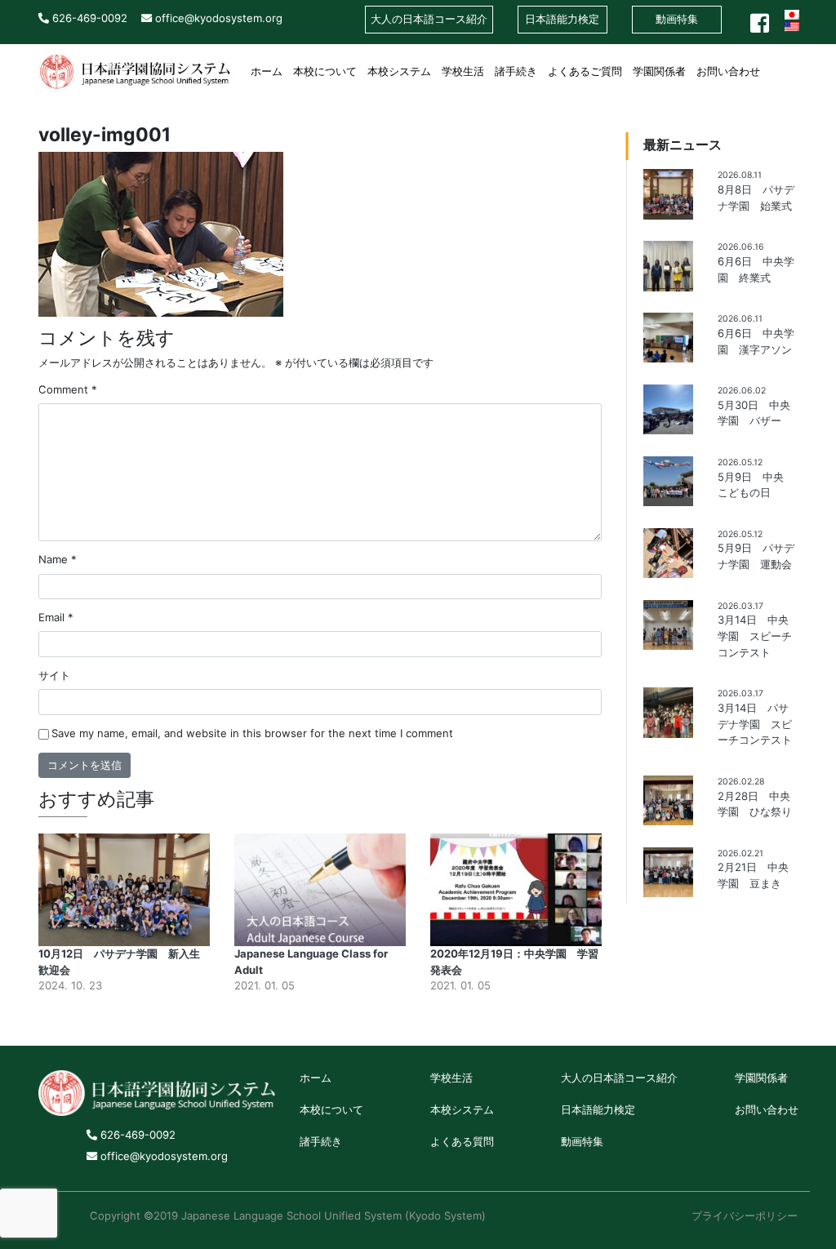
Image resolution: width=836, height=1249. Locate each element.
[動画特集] (792, 64)
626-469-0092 (88, 17)
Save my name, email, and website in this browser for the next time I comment (252, 733)
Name (57, 559)
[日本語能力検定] (781, 64)
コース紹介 (429, 18)
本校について (325, 71)
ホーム (266, 71)
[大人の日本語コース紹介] (771, 64)
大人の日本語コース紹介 (619, 1077)
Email (55, 617)
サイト (54, 675)
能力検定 (562, 18)
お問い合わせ (728, 71)
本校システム (399, 71)
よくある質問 (462, 1141)
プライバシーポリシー (744, 1215)
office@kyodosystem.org (217, 17)
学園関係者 (659, 71)
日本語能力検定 (598, 1109)
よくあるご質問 (585, 71)
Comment (67, 389)
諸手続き (516, 71)
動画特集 (677, 18)
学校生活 (463, 71)
